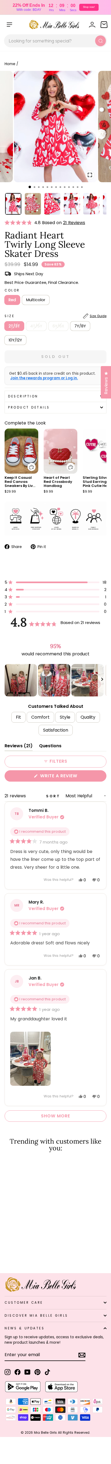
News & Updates (24, 1328)
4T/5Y (36, 326)
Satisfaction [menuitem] (55, 730)
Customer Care (24, 1302)
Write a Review (69, 777)
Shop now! (89, 7)
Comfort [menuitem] (40, 717)
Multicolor (35, 300)
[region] (55, 680)
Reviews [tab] (19, 747)
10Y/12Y (15, 340)
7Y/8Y (80, 326)
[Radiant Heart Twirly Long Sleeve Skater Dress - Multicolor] (14, 1255)
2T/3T (14, 326)
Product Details (29, 407)
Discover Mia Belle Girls (36, 1315)
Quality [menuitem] (88, 717)
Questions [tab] (50, 747)
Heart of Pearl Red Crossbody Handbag (58, 481)
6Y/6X (58, 326)
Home (10, 64)
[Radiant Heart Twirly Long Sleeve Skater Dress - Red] (8, 1255)
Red (12, 300)
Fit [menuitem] (18, 717)
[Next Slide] (102, 680)
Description (23, 396)
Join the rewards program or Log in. (44, 378)
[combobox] (55, 40)
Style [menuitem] (65, 717)
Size (55, 316)
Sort (54, 796)
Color (12, 290)
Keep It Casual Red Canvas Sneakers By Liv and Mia (19, 483)
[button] (19, 222)
